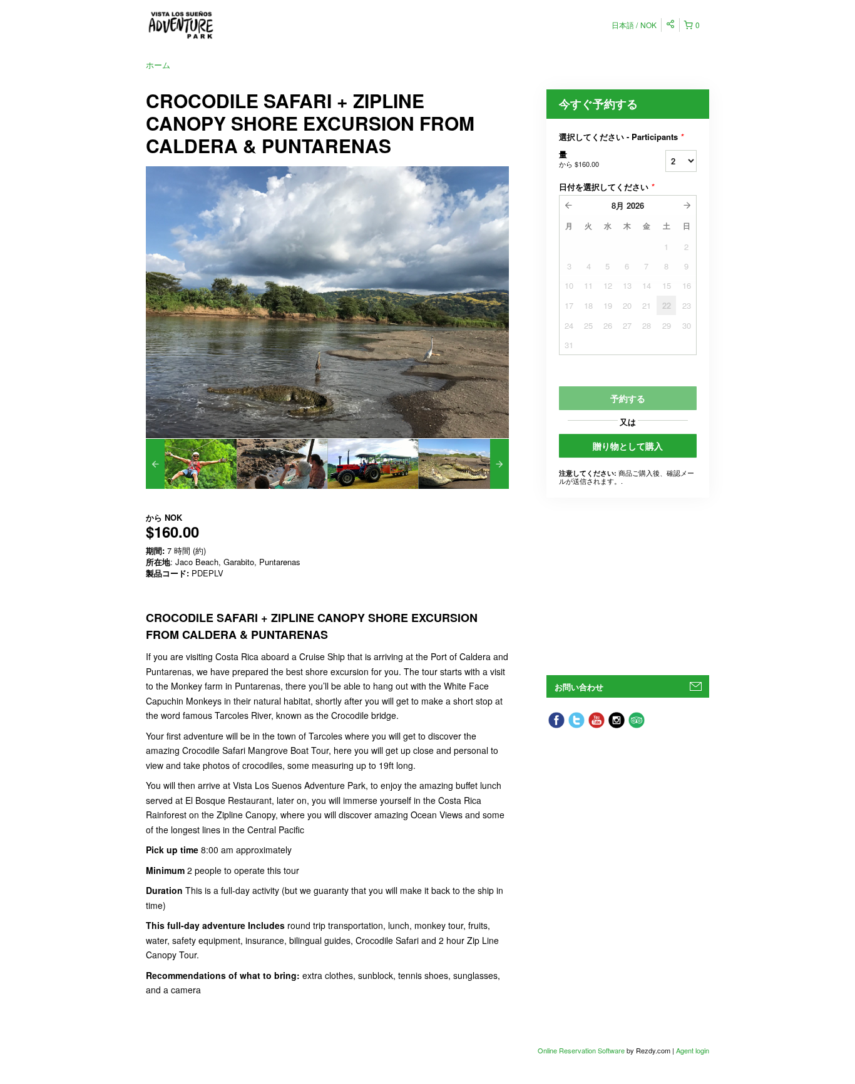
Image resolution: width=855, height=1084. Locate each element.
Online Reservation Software (581, 1050)
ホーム (158, 65)
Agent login (692, 1050)
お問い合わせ (579, 687)
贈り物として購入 (628, 445)
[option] (191, 464)
